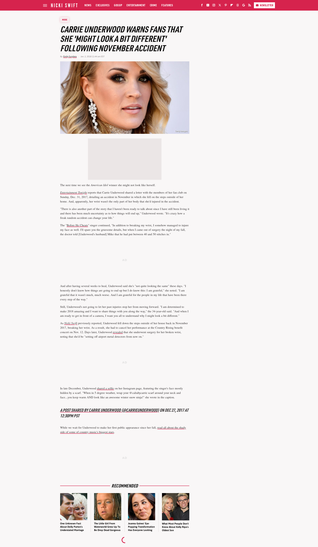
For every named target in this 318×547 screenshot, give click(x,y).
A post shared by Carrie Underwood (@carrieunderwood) (109, 410)
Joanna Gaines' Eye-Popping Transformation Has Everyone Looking (141, 527)
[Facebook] (202, 6)
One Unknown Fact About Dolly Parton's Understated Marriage (72, 527)
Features (167, 5)
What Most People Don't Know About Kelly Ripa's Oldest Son (175, 527)
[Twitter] (219, 6)
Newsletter (266, 5)
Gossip (118, 5)
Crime (153, 5)
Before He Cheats (77, 225)
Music (64, 19)
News (87, 5)
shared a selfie (105, 388)
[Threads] (237, 6)
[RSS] (249, 6)
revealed (118, 332)
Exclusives (102, 5)
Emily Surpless (70, 56)
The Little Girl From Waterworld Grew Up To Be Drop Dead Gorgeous (107, 527)
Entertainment (136, 5)
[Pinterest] (225, 6)
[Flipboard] (231, 6)
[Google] (243, 6)
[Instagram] (213, 6)
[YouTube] (208, 6)
